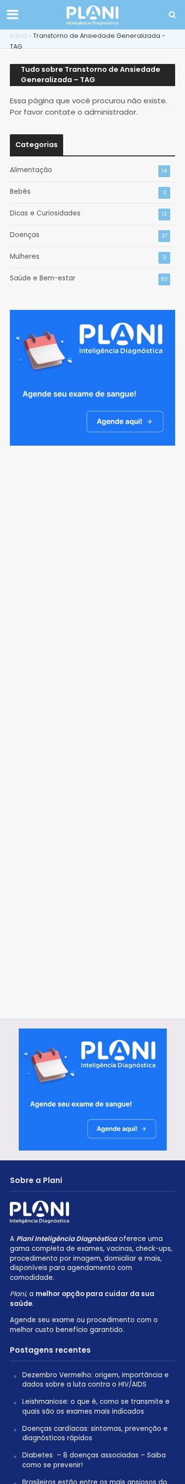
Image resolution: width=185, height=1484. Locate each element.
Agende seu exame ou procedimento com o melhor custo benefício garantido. (84, 1324)
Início (18, 35)
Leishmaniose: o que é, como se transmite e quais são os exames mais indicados (96, 1406)
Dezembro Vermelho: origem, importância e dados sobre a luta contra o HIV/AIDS (95, 1380)
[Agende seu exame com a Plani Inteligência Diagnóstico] (92, 373)
